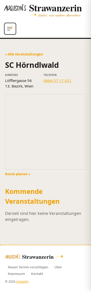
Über (58, 267)
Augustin (22, 281)
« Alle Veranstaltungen (24, 54)
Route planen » (17, 174)
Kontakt (37, 273)
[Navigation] (10, 29)
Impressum (16, 273)
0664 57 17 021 (57, 80)
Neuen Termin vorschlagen (28, 267)
